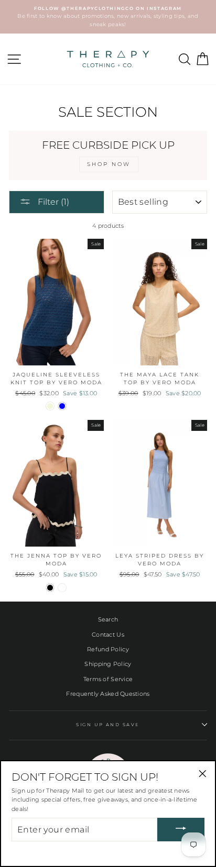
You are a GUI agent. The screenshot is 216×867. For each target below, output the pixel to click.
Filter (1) (52, 202)
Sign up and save (108, 724)
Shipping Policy (107, 664)
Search (108, 619)
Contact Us (108, 634)
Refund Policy (108, 649)
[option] (108, 16)
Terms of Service (108, 679)
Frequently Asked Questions (107, 693)
